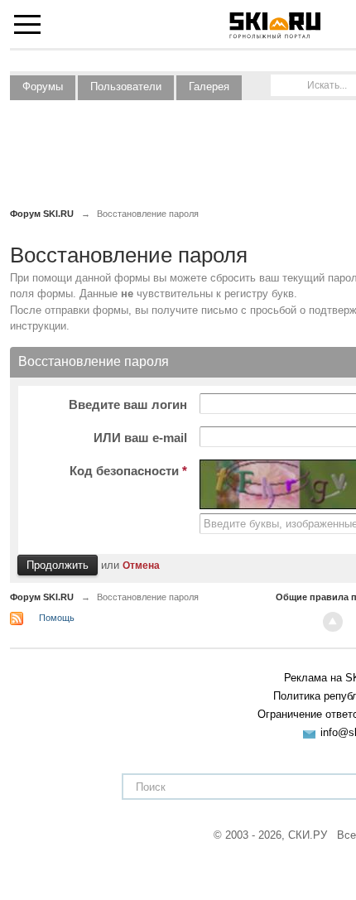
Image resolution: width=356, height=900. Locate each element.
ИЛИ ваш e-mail (140, 438)
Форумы (42, 86)
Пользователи (125, 86)
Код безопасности (128, 471)
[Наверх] (333, 622)
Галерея (209, 86)
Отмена (141, 565)
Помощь (57, 618)
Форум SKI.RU (42, 597)
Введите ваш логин (128, 404)
